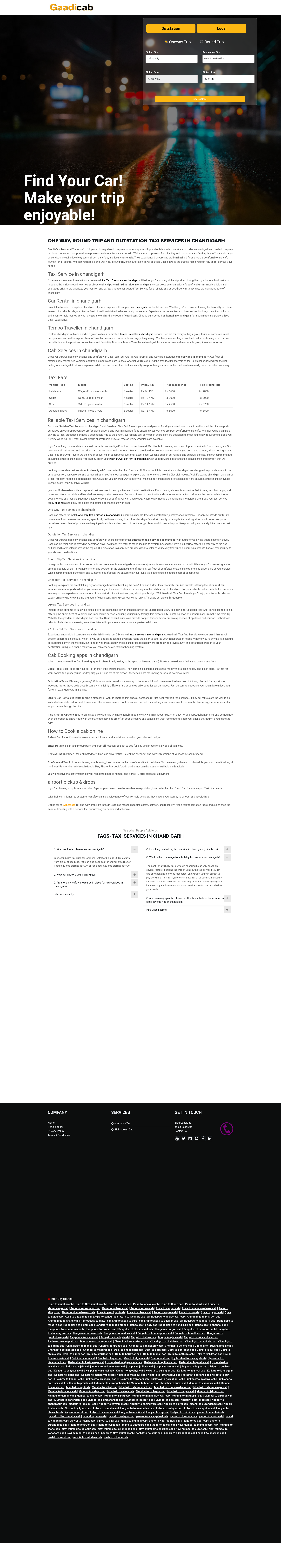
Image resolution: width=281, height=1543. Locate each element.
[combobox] (172, 59)
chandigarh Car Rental (147, 307)
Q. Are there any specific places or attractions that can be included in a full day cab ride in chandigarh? (185, 900)
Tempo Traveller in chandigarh (136, 334)
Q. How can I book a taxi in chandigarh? (76, 874)
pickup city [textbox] (153, 58)
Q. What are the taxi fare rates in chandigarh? (79, 849)
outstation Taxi (122, 1123)
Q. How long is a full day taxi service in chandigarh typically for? (182, 849)
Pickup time (208, 72)
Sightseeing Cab (123, 1129)
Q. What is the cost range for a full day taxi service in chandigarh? (183, 857)
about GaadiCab (183, 1126)
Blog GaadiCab (183, 1122)
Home (51, 1122)
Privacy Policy (56, 1131)
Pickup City (152, 52)
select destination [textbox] (214, 58)
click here (60, 502)
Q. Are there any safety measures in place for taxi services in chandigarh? (88, 884)
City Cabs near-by (64, 894)
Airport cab (69, 804)
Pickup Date (152, 72)
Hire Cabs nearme (156, 909)
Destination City (211, 52)
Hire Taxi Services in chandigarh (120, 280)
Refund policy (55, 1126)
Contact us (181, 1131)
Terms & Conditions (59, 1135)
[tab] (94, 849)
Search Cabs (200, 99)
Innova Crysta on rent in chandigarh (129, 458)
